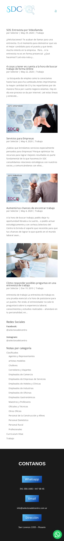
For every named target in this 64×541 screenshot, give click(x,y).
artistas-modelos (17, 360)
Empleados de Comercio (21, 374)
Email (32, 498)
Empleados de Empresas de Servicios (27, 379)
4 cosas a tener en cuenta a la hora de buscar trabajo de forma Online (31, 67)
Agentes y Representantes (22, 356)
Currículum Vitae (14, 434)
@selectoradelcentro (16, 330)
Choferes (13, 365)
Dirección (32, 518)
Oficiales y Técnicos (18, 406)
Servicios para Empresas (20, 138)
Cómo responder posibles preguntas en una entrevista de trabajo (31, 284)
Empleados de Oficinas (20, 392)
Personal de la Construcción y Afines (27, 415)
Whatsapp (32, 479)
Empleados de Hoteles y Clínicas (25, 383)
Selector (14, 32)
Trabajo (40, 32)
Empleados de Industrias (21, 388)
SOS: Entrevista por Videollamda (24, 30)
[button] (57, 534)
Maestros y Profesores (20, 401)
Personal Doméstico (18, 420)
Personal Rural (16, 424)
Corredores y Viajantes (20, 369)
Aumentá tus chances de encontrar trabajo (30, 208)
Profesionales (15, 429)
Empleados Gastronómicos (22, 397)
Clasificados (12, 352)
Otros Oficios (15, 411)
